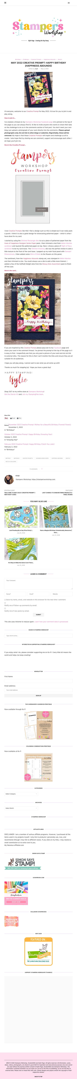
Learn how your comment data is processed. (51, 622)
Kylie (36, 68)
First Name (8, 676)
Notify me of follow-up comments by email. (20, 605)
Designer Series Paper (42, 458)
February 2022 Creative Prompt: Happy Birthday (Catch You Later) (29, 444)
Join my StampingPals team (32, 394)
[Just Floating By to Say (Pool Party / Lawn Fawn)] (21, 516)
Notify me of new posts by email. (16, 611)
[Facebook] (63, 3)
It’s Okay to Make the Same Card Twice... (21, 562)
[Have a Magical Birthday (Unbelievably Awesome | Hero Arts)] (56, 516)
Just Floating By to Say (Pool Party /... (21, 530)
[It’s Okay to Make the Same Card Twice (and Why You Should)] (21, 549)
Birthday (8, 458)
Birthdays (16, 458)
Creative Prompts (28, 458)
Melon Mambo (65, 258)
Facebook (57, 348)
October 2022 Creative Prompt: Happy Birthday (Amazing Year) (28, 434)
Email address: (10, 686)
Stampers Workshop (36, 392)
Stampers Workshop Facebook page (39, 122)
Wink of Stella (35, 254)
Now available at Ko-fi (12, 751)
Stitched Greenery (38, 249)
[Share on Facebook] (44, 469)
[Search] (72, 3)
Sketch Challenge (11, 461)
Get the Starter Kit (11, 394)
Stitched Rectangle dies (30, 241)
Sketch (68, 458)
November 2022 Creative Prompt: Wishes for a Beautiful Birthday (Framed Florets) (40, 425)
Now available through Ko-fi (14, 709)
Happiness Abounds (57, 458)
